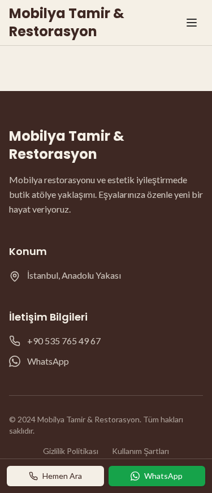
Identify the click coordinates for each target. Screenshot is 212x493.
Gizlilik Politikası (70, 451)
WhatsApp (48, 361)
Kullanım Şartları (140, 451)
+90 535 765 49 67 (64, 340)
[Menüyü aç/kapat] (191, 22)
